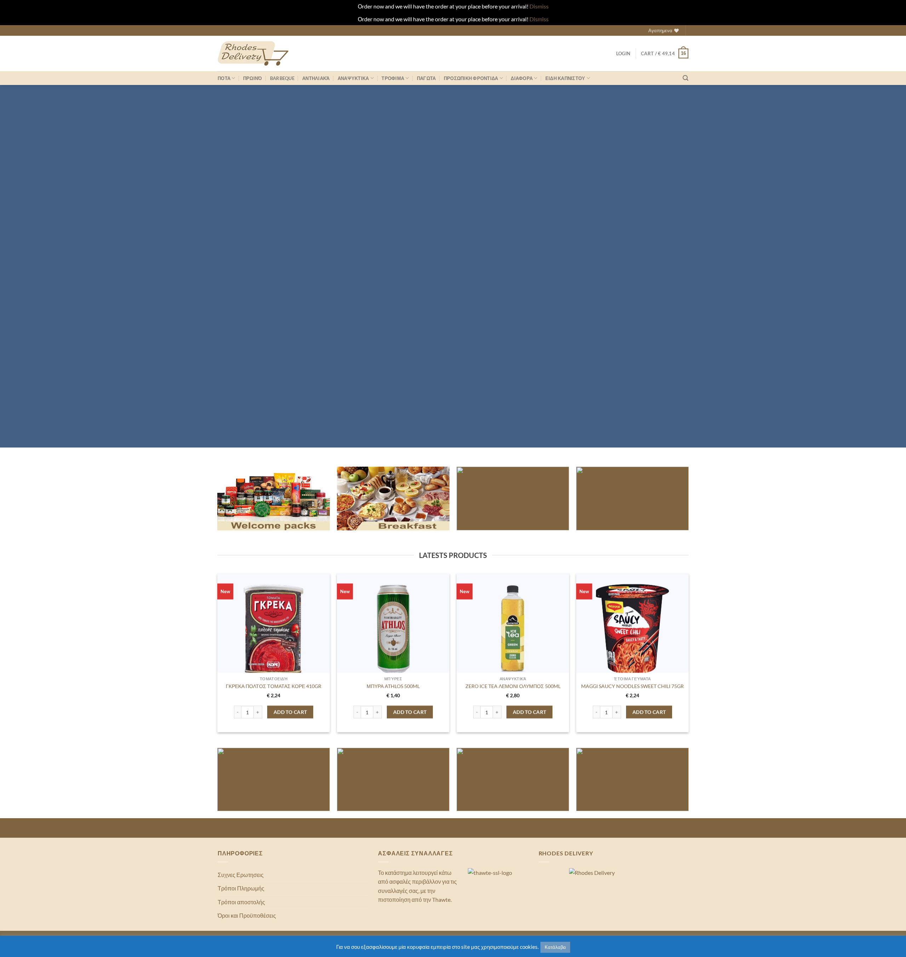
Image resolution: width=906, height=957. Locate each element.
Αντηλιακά (315, 78)
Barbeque (282, 78)
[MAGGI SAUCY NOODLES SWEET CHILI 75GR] (632, 629)
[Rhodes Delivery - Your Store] (253, 53)
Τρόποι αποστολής (241, 902)
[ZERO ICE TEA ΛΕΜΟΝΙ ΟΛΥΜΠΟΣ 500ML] (513, 629)
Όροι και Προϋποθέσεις (247, 915)
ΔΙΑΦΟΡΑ (522, 78)
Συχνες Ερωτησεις (241, 874)
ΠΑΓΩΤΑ (426, 78)
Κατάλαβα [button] (555, 947)
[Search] (685, 78)
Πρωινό (252, 78)
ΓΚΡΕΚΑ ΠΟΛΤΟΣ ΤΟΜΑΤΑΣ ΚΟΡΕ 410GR (273, 686)
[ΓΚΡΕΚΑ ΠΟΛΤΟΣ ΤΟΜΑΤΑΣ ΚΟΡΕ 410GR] (273, 629)
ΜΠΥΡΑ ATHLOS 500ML (393, 686)
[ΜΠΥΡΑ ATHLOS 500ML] (393, 629)
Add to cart (290, 712)
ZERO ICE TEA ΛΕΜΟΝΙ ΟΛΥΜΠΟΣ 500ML (513, 686)
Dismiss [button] (539, 6)
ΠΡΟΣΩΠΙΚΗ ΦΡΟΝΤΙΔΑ (471, 78)
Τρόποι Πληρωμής (241, 888)
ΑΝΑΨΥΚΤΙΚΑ (353, 78)
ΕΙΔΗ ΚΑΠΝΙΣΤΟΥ (565, 78)
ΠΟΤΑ (224, 78)
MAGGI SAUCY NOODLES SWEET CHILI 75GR (632, 686)
